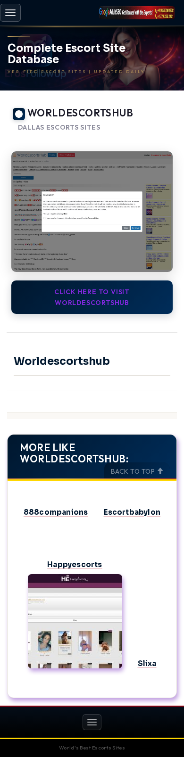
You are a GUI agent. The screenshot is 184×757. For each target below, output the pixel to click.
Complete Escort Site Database (66, 54)
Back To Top (134, 471)
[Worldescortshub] (92, 211)
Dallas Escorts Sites (59, 127)
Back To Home (151, 139)
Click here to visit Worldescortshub (92, 297)
